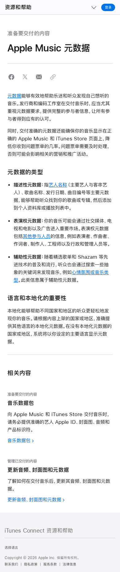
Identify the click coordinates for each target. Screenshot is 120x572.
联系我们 (11, 564)
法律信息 (69, 564)
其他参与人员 (36, 236)
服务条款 (50, 564)
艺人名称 (58, 184)
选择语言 (11, 548)
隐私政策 (31, 564)
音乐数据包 (18, 440)
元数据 (14, 95)
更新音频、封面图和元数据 (34, 499)
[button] (11, 77)
